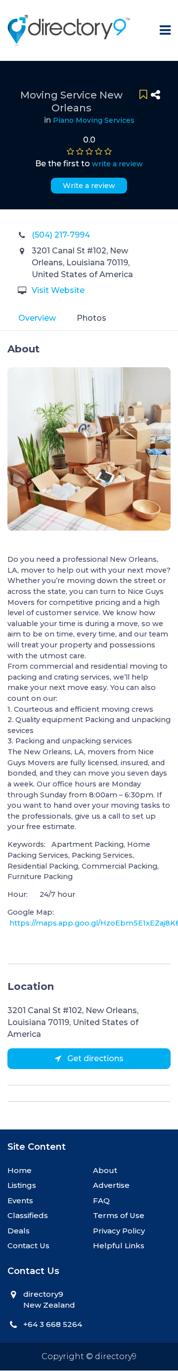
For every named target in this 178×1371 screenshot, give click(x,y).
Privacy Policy (119, 1230)
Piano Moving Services (93, 120)
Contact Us (28, 1245)
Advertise (111, 1185)
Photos (91, 318)
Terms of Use (118, 1215)
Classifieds (27, 1215)
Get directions (94, 1058)
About (105, 1170)
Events (20, 1200)
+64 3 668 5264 (52, 1324)
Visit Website (58, 290)
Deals (18, 1230)
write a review (117, 163)
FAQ (101, 1200)
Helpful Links (118, 1245)
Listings (21, 1185)
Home (19, 1170)
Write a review (89, 185)
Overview (37, 318)
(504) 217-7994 (61, 235)
